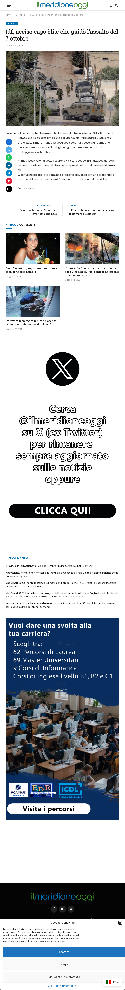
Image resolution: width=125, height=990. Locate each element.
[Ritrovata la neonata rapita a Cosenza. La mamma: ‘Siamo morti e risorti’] (33, 301)
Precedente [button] (9, 446)
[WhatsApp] (9, 157)
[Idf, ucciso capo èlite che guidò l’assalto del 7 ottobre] (62, 88)
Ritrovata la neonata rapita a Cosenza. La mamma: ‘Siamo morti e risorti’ (31, 322)
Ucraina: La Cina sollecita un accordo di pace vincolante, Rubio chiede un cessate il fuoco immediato (92, 271)
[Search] (116, 5)
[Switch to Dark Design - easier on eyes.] (111, 5)
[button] (120, 922)
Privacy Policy (69, 985)
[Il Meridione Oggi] (62, 5)
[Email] (9, 189)
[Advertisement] (62, 850)
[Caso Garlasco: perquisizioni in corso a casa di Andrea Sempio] (33, 248)
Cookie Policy (54, 985)
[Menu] (9, 5)
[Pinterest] (9, 181)
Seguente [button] (115, 446)
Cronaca (12, 23)
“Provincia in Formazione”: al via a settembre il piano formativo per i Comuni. (49, 566)
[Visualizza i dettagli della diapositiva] (62, 447)
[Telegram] (9, 173)
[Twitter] (9, 149)
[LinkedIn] (9, 165)
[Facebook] (9, 142)
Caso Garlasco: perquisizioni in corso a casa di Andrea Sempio (31, 269)
